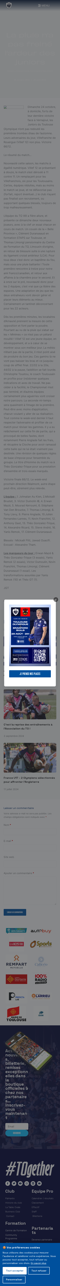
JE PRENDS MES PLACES (30, 674)
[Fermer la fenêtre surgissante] (56, 599)
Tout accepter (14, 1270)
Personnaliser (14, 1279)
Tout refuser (38, 1270)
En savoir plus (38, 1263)
